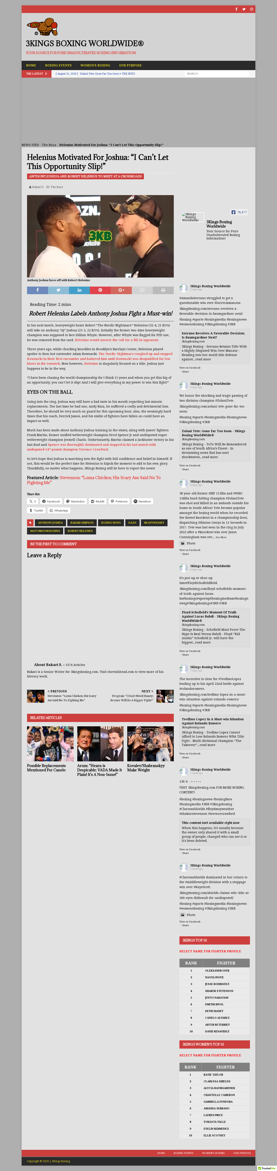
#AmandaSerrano (192, 298)
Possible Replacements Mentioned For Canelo (46, 768)
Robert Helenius (80, 531)
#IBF (212, 493)
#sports (197, 319)
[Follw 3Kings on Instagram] (251, 9)
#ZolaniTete (224, 400)
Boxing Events (58, 65)
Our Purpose (130, 65)
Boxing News (111, 522)
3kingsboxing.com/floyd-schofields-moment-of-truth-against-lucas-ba (213, 593)
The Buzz (49, 145)
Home (31, 65)
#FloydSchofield (198, 583)
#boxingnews (237, 319)
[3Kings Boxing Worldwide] (193, 217)
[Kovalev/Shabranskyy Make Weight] (150, 743)
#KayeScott (202, 887)
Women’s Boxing (95, 65)
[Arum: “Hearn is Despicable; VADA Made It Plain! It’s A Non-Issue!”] (100, 743)
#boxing (185, 319)
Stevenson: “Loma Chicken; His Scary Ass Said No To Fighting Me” (94, 480)
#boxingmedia (215, 319)
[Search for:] (217, 73)
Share (185, 371)
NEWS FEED (30, 145)
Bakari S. (38, 187)
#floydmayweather (220, 809)
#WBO (237, 493)
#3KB (231, 324)
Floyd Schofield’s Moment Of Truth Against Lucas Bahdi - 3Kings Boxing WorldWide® (210, 616)
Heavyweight (154, 522)
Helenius (91, 363)
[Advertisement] (138, 110)
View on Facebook (189, 367)
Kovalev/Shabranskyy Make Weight (146, 768)
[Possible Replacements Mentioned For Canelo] (50, 743)
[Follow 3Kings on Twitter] (244, 9)
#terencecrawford (221, 813)
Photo (191, 543)
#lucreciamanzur (227, 303)
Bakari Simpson (82, 522)
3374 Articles (75, 665)
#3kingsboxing (216, 324)
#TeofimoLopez (229, 679)
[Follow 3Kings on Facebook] (236, 9)
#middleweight (196, 882)
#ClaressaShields (192, 809)
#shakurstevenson (193, 813)
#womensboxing (191, 324)
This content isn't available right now (211, 823)
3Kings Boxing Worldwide (210, 286)
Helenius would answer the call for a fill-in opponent (116, 340)
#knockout (205, 532)
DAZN (132, 522)
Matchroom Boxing (45, 531)
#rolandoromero (191, 688)
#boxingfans (222, 799)
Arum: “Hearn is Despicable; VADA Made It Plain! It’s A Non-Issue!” (99, 770)
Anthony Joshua (50, 522)
